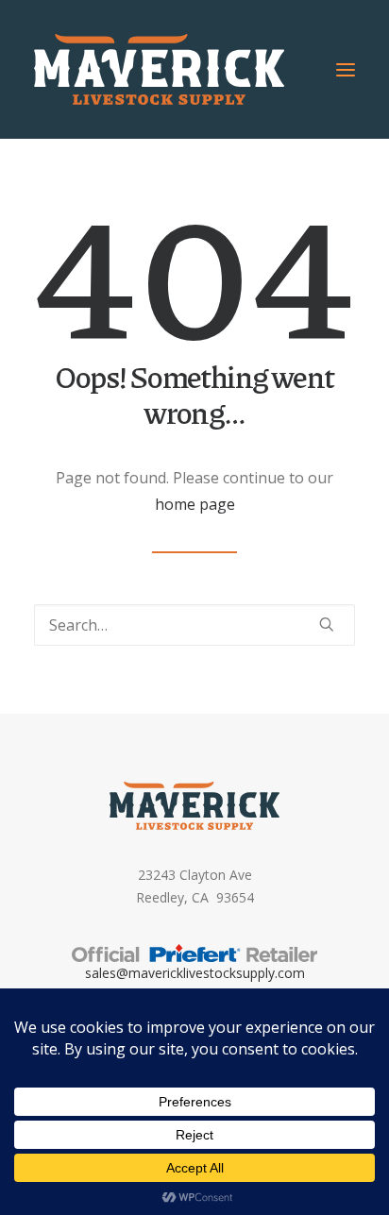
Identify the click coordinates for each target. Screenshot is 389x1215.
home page (195, 504)
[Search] (194, 625)
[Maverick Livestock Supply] (159, 69)
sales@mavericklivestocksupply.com (195, 973)
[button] (345, 69)
